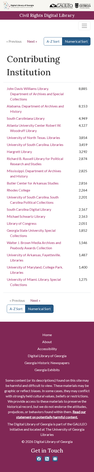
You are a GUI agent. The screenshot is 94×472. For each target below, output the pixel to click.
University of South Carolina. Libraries (35, 144)
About (47, 342)
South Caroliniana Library (26, 118)
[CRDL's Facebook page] (39, 458)
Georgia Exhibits (47, 370)
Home (47, 335)
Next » (32, 41)
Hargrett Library (19, 151)
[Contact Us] (55, 458)
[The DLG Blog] (47, 458)
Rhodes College (18, 190)
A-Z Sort (53, 41)
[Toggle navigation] (84, 25)
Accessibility (47, 349)
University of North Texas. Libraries (33, 137)
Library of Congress (22, 223)
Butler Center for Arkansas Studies (33, 183)
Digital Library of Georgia (47, 356)
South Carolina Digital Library (29, 209)
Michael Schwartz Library (26, 216)
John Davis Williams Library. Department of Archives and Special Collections (35, 93)
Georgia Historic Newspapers (47, 363)
